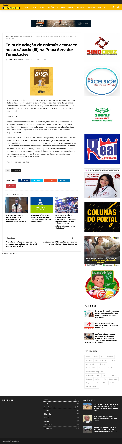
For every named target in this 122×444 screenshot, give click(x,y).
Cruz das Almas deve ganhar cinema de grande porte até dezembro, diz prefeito (15, 218)
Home (7, 36)
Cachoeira (109, 357)
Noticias (114, 375)
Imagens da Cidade (92, 375)
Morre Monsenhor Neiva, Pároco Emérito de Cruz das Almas (105, 419)
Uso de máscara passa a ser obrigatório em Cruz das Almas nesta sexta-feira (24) (105, 429)
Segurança (89, 383)
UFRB (112, 383)
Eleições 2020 (90, 368)
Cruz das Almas (38, 7)
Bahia (63, 7)
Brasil (71, 7)
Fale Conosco (20, 13)
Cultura (91, 7)
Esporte (101, 368)
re (105, 379)
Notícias (89, 379)
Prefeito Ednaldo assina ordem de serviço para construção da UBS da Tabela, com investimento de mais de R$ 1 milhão (100, 338)
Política (101, 7)
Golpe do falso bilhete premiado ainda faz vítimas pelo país (106, 325)
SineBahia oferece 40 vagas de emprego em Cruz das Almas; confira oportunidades (40, 218)
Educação (80, 7)
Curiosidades (90, 364)
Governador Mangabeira (94, 372)
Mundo (105, 375)
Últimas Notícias (91, 387)
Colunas (7, 13)
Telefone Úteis (102, 383)
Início (26, 7)
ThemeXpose (14, 441)
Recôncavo (53, 7)
